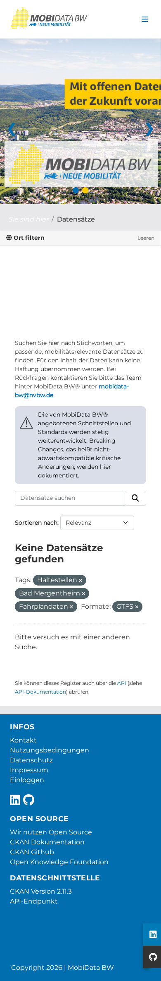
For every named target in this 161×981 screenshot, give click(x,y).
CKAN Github (32, 852)
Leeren (145, 238)
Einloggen (27, 780)
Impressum (29, 770)
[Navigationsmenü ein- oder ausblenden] (145, 19)
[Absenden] (135, 498)
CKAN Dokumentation (47, 842)
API (121, 683)
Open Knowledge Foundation (59, 862)
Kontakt (23, 740)
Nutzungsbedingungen (49, 750)
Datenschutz (31, 760)
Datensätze (76, 219)
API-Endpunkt (34, 901)
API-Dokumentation (40, 692)
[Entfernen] (80, 580)
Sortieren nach (36, 522)
